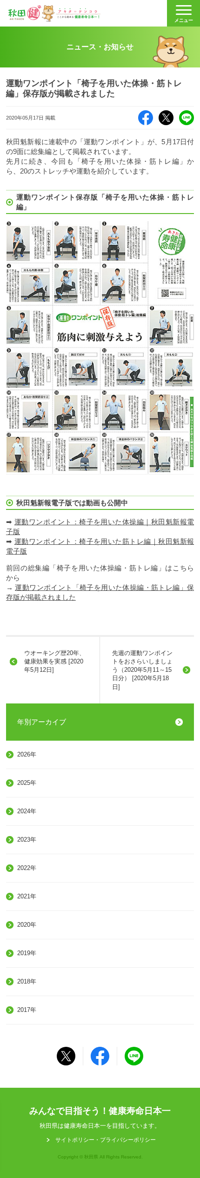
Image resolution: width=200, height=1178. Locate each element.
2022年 (26, 867)
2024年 (26, 811)
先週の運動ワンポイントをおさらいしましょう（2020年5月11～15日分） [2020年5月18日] (142, 669)
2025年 (26, 782)
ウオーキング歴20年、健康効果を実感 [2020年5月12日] (54, 661)
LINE (186, 117)
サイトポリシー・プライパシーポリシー (105, 1140)
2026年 (26, 754)
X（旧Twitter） (166, 117)
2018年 (26, 981)
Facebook (145, 117)
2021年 (26, 896)
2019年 (26, 953)
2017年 (26, 1009)
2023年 (26, 839)
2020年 (26, 924)
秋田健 (54, 13)
